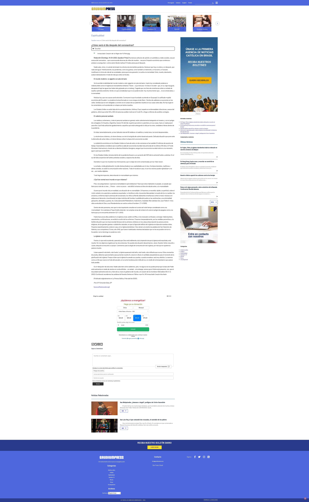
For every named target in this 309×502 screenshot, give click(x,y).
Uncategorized (184, 259)
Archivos (105, 493)
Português (171, 2)
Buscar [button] (198, 114)
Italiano (178, 2)
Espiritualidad (97, 35)
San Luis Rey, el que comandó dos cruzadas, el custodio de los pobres (143, 419)
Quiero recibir (154, 447)
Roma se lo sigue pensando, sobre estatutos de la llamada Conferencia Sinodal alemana (198, 188)
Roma (181, 258)
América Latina (184, 250)
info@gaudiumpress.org (157, 461)
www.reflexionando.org (101, 287)
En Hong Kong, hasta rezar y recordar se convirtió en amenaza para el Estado (197, 163)
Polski (190, 2)
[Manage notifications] (305, 498)
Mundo (182, 256)
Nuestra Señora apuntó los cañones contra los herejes (194, 128)
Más (123, 411)
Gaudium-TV (183, 255)
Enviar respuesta (162, 366)
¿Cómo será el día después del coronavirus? (112, 45)
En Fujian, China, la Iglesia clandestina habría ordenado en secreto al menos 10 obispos (198, 149)
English (184, 2)
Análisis (182, 251)
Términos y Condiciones (211, 500)
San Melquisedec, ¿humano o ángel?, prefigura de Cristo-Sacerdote (142, 402)
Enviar (98, 384)
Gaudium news (95, 40)
